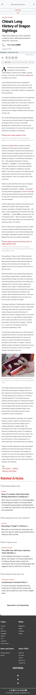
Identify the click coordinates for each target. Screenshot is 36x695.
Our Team (21, 655)
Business (3, 631)
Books (20, 628)
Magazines (22, 626)
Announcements (5, 653)
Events (2, 655)
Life (2, 628)
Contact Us (22, 663)
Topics (3, 622)
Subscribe (18, 10)
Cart (18, 13)
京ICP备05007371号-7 (25, 692)
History (3, 636)
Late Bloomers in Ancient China (14, 582)
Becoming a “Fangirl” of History (14, 526)
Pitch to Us (22, 660)
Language (3, 633)
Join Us (21, 658)
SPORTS (4, 491)
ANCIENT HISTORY (7, 17)
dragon (28, 75)
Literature (3, 641)
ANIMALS (15, 468)
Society (3, 626)
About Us (21, 653)
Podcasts (21, 631)
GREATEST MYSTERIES (9, 471)
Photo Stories (5, 643)
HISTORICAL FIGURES (8, 579)
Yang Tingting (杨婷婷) (14, 45)
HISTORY (4, 523)
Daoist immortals (28, 191)
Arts (2, 638)
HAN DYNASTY (6, 468)
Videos (21, 633)
